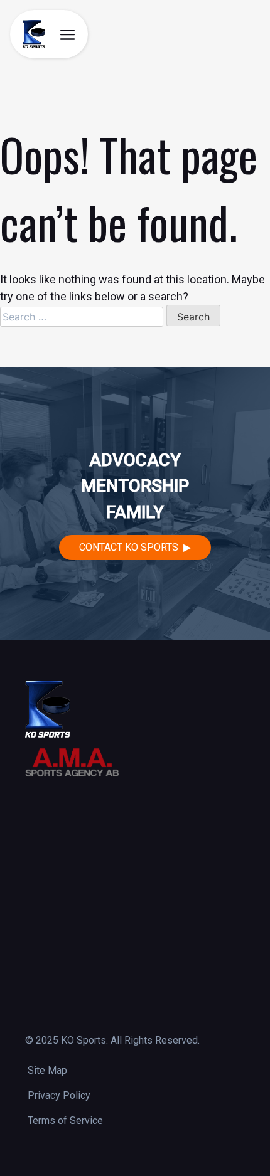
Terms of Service (65, 1120)
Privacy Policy (59, 1095)
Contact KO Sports (128, 547)
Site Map (47, 1070)
